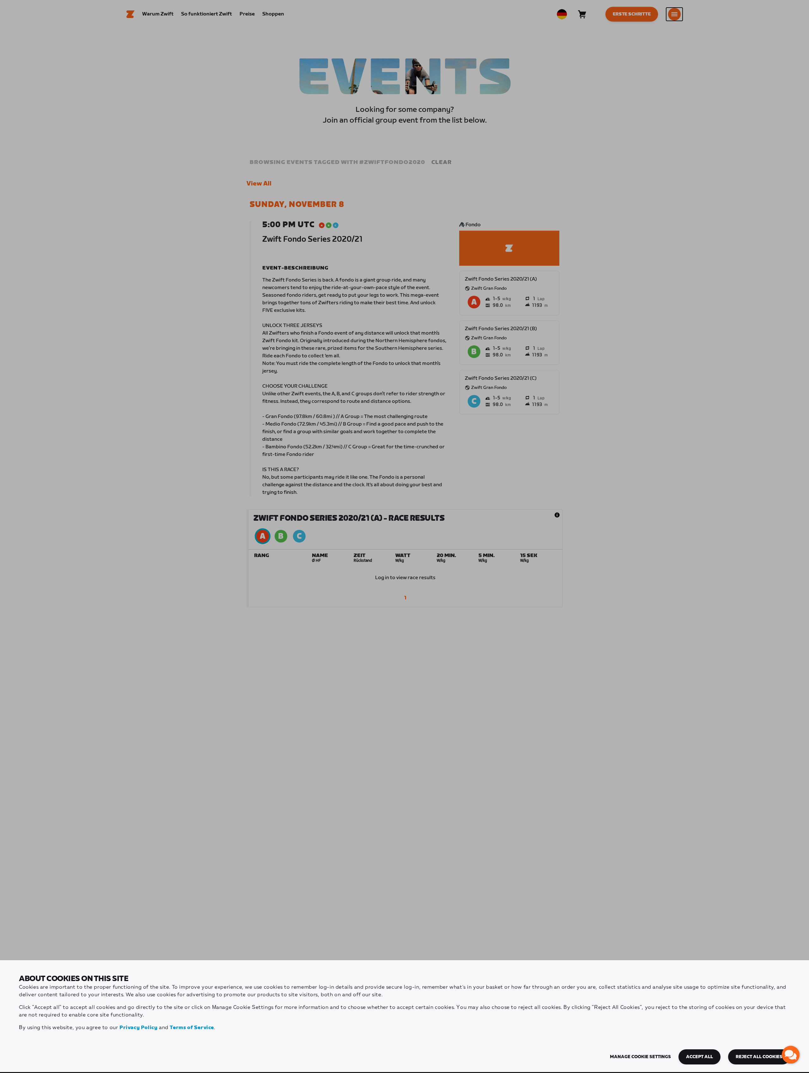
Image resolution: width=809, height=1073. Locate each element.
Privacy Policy (138, 1028)
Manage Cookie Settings (640, 1057)
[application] (791, 1055)
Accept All (699, 1057)
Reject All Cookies (759, 1057)
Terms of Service (192, 1028)
